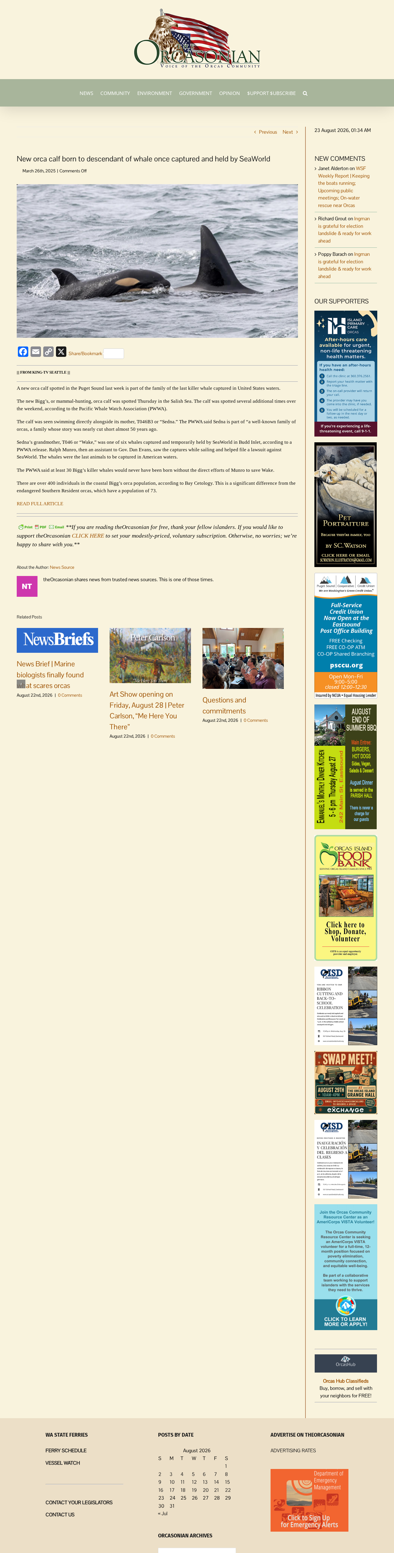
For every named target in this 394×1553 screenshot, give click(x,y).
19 (194, 1490)
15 (227, 1482)
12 (194, 1482)
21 (216, 1490)
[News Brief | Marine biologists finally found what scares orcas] (57, 640)
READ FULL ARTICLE (40, 503)
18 (183, 1490)
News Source (62, 567)
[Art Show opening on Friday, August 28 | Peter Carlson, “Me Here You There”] (150, 655)
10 (172, 1482)
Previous (268, 132)
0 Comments (70, 695)
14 (216, 1482)
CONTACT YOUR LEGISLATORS (79, 1502)
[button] (305, 92)
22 (228, 1490)
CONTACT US (60, 1514)
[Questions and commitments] (243, 658)
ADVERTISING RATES (293, 1450)
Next (288, 132)
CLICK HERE (88, 535)
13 (205, 1482)
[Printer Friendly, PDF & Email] (41, 526)
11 (183, 1482)
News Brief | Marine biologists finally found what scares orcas (50, 674)
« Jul (163, 1513)
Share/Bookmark (85, 354)
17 (172, 1490)
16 (160, 1490)
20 (206, 1490)
